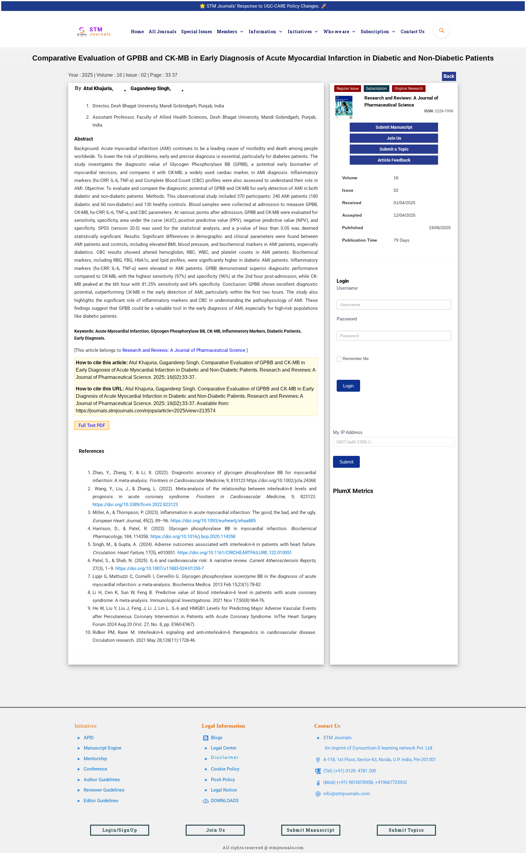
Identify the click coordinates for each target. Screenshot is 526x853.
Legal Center (224, 748)
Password (347, 318)
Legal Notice (224, 790)
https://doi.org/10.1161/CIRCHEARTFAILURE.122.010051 (236, 552)
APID (89, 737)
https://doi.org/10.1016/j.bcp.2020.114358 (194, 536)
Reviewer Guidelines (104, 790)
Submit (346, 461)
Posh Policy (223, 779)
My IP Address (348, 432)
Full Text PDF (92, 425)
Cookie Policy (225, 769)
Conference (95, 769)
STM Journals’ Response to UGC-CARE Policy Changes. (263, 6)
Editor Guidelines (101, 800)
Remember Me (356, 358)
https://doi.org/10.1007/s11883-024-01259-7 (161, 568)
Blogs (217, 737)
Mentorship (95, 758)
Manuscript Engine (102, 748)
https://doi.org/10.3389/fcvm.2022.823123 (137, 504)
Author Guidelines (102, 779)
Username (347, 288)
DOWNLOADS (225, 800)
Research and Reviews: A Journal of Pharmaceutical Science (184, 350)
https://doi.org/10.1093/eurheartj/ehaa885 (214, 520)
